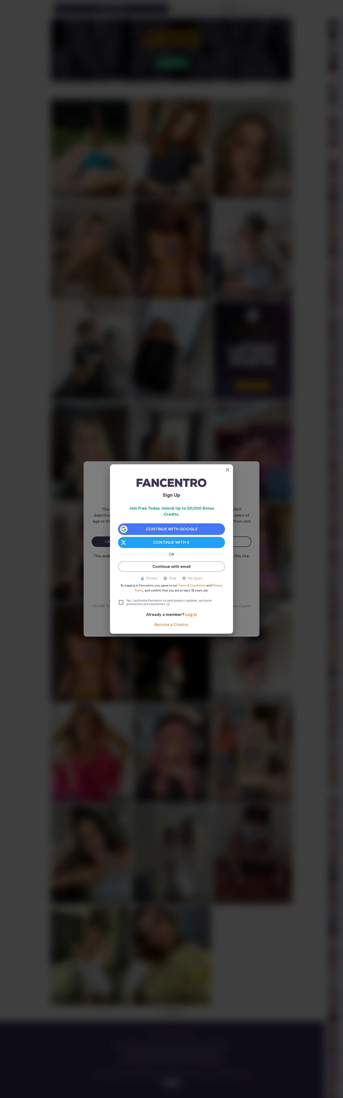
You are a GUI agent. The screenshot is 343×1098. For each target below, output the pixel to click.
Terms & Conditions (192, 585)
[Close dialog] (227, 469)
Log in (191, 615)
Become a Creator (171, 625)
